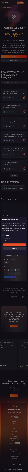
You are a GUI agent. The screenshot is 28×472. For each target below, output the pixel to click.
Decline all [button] (14, 248)
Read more (9, 232)
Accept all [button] (14, 245)
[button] (14, 252)
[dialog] (14, 236)
